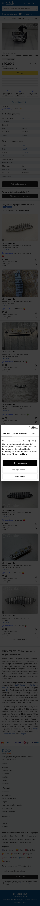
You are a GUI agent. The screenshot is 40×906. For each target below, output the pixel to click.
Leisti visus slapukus (20, 463)
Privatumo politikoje (19, 454)
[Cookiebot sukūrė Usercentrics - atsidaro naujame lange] (29, 427)
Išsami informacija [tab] (20, 433)
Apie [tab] (33, 433)
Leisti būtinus (20, 476)
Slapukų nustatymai (19, 470)
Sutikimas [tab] (6, 433)
